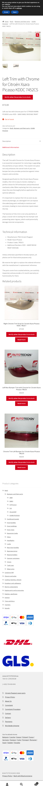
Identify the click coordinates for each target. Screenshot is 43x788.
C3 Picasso (12, 505)
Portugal (25, 740)
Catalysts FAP (9, 573)
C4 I (10, 508)
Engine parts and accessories (14, 590)
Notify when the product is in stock (17, 97)
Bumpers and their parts (22, 21)
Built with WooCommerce (23, 776)
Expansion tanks (12, 533)
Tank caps (10, 565)
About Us (8, 701)
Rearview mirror (12, 551)
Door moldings (12, 526)
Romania (33, 740)
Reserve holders (12, 555)
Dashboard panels (13, 519)
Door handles (11, 523)
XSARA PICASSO (14, 515)
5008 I (11, 501)
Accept (6, 12)
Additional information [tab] (10, 147)
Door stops (10, 530)
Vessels (7, 608)
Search (21, 784)
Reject (14, 12)
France (31, 737)
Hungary (13, 740)
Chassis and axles (10, 576)
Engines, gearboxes (11, 594)
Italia (19, 740)
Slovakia (17, 743)
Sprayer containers (13, 558)
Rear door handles (13, 548)
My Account (7, 784)
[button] (37, 35)
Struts (9, 562)
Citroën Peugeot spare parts (15, 693)
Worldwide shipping (12, 726)
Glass (9, 537)
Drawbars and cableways (13, 583)
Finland (25, 737)
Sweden (10, 743)
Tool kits (7, 605)
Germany (5, 740)
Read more (21, 340)
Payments (8, 721)
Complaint (9, 705)
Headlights (10, 540)
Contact (8, 713)
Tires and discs (10, 601)
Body (11, 21)
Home (6, 21)
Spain (4, 743)
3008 (10, 498)
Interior (7, 598)
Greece (18, 737)
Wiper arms (10, 569)
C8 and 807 (12, 512)
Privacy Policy (10, 697)
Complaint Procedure (12, 709)
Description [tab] (6, 141)
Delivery (8, 717)
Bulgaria (5, 737)
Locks (9, 544)
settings (19, 8)
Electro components (11, 587)
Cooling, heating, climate (13, 580)
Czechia (12, 737)
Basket (33, 782)
